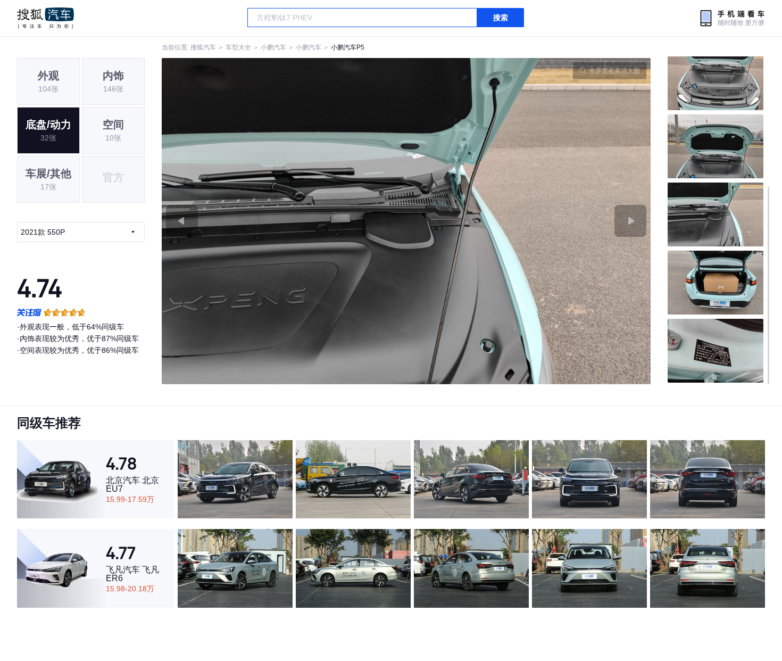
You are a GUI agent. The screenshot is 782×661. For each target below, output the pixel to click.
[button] (284, 221)
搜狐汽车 (45, 18)
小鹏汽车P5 (347, 47)
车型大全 (238, 47)
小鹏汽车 (273, 47)
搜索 (500, 17)
